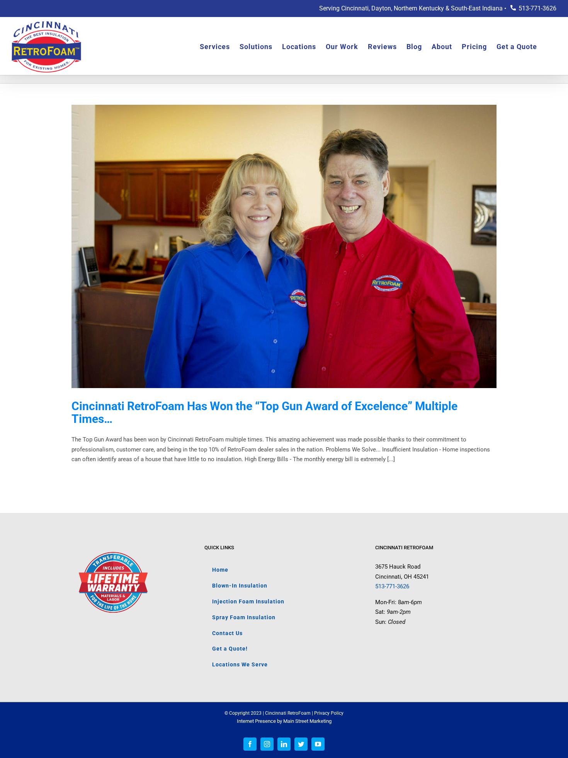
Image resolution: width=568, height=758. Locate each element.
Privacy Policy (329, 713)
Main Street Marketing (307, 721)
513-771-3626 (537, 8)
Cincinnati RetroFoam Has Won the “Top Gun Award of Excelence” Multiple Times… (264, 412)
